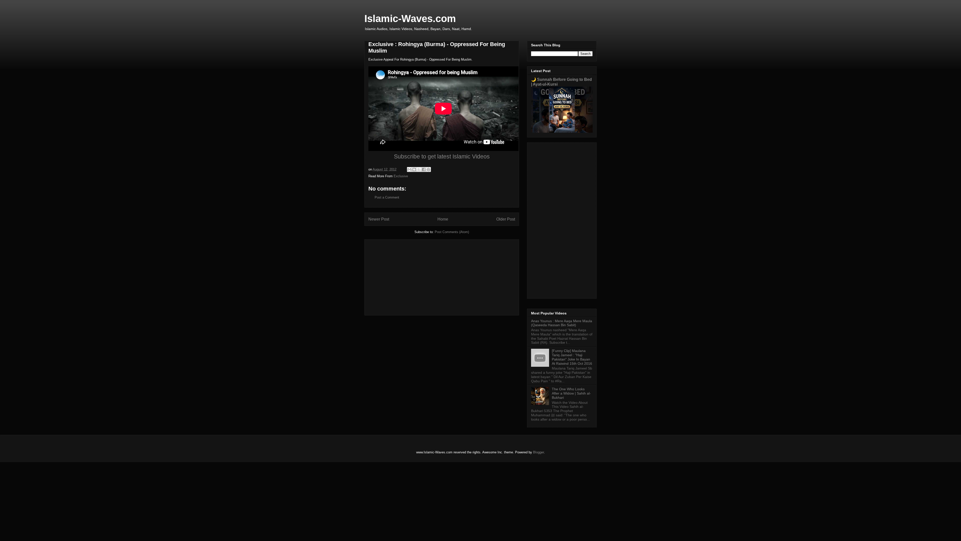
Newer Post (378, 219)
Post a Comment (387, 197)
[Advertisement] (441, 276)
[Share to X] (418, 169)
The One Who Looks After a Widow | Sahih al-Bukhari (571, 393)
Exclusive (401, 176)
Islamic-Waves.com (410, 18)
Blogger (538, 452)
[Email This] (409, 169)
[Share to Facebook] (423, 169)
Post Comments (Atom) (452, 232)
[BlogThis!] (414, 169)
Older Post (505, 219)
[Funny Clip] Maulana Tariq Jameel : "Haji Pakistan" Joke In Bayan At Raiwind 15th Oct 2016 (572, 357)
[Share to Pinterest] (428, 169)
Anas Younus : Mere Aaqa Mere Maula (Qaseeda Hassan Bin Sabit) (561, 323)
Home (442, 219)
